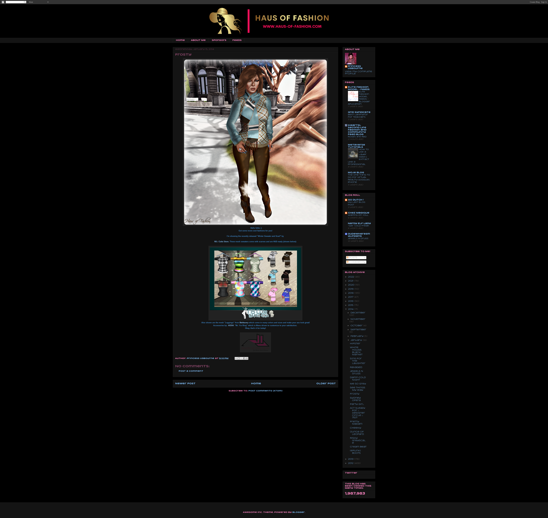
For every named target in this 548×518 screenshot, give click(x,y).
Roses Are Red (357, 137)
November (357, 319)
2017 (351, 297)
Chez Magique (358, 213)
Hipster (355, 344)
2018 (351, 293)
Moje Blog (356, 173)
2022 (351, 277)
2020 (351, 285)
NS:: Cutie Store (221, 241)
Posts (352, 258)
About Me (198, 40)
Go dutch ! (356, 200)
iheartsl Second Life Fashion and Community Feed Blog (357, 129)
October (356, 326)
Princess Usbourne (201, 358)
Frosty (354, 394)
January (356, 340)
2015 (351, 305)
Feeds (237, 40)
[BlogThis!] (238, 358)
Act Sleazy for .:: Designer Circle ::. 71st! (357, 413)
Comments (356, 262)
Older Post (326, 384)
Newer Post (185, 384)
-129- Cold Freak (358, 226)
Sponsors (219, 40)
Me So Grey (358, 384)
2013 (351, 459)
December (357, 313)
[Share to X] (241, 358)
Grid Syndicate (359, 112)
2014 (351, 309)
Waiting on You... (358, 215)
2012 (351, 463)
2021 (351, 281)
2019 (351, 289)
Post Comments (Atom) (265, 391)
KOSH (231, 325)
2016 (351, 301)
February (357, 336)
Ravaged (356, 367)
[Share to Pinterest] (246, 358)
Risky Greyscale (357, 440)
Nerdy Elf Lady (359, 223)
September (358, 330)
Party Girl (357, 404)
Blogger (298, 512)
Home (180, 40)
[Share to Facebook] (244, 358)
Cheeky (355, 428)
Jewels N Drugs (358, 238)
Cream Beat (358, 447)
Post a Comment (191, 371)
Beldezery (244, 323)
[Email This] (236, 358)
